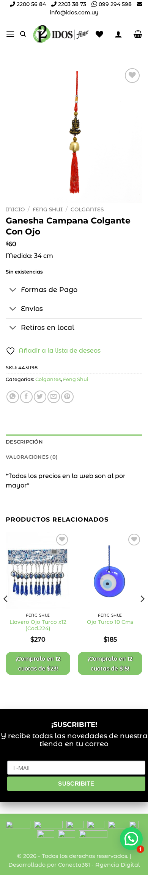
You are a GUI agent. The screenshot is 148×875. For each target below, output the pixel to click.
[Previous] (6, 614)
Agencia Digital (117, 864)
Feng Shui (48, 209)
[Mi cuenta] (118, 34)
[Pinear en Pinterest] (67, 397)
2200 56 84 (30, 4)
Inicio (15, 209)
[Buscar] (23, 34)
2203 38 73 (71, 4)
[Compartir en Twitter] (40, 397)
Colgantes (87, 209)
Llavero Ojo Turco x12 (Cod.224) (37, 625)
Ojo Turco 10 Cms (110, 622)
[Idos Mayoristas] (61, 34)
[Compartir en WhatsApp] (12, 397)
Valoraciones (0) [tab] (32, 457)
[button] (10, 34)
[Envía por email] (53, 397)
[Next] (141, 614)
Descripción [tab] (24, 442)
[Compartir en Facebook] (26, 397)
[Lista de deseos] (99, 34)
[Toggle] (13, 290)
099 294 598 (114, 4)
